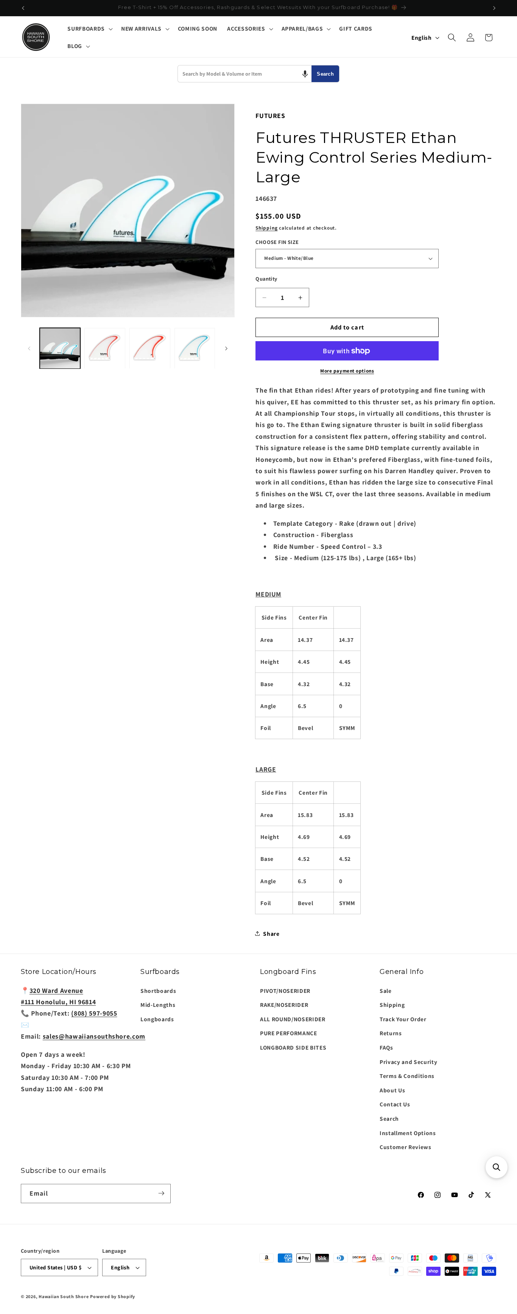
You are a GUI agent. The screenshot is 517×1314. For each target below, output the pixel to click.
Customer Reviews (405, 1147)
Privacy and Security (408, 1061)
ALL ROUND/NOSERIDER (292, 1018)
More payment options (347, 371)
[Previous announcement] (23, 8)
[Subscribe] (161, 1193)
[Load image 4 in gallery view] (194, 348)
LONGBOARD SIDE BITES (293, 1047)
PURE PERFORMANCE (288, 1033)
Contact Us (395, 1104)
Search (325, 74)
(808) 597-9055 (94, 1013)
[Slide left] (29, 348)
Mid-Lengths (157, 1004)
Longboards (157, 1018)
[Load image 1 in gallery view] (60, 348)
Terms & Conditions (407, 1075)
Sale (386, 990)
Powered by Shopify (112, 1296)
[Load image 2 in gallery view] (104, 348)
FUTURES (270, 115)
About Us (392, 1089)
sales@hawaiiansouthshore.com (94, 1036)
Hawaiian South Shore (64, 1296)
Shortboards (158, 990)
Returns (391, 1033)
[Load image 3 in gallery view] (149, 348)
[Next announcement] (494, 8)
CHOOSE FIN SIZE (277, 242)
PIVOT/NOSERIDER (285, 990)
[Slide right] (226, 348)
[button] (89, 28)
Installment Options (408, 1132)
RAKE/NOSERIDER (284, 1004)
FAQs (386, 1047)
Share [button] (271, 933)
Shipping (266, 228)
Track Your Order (403, 1018)
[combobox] (244, 73)
